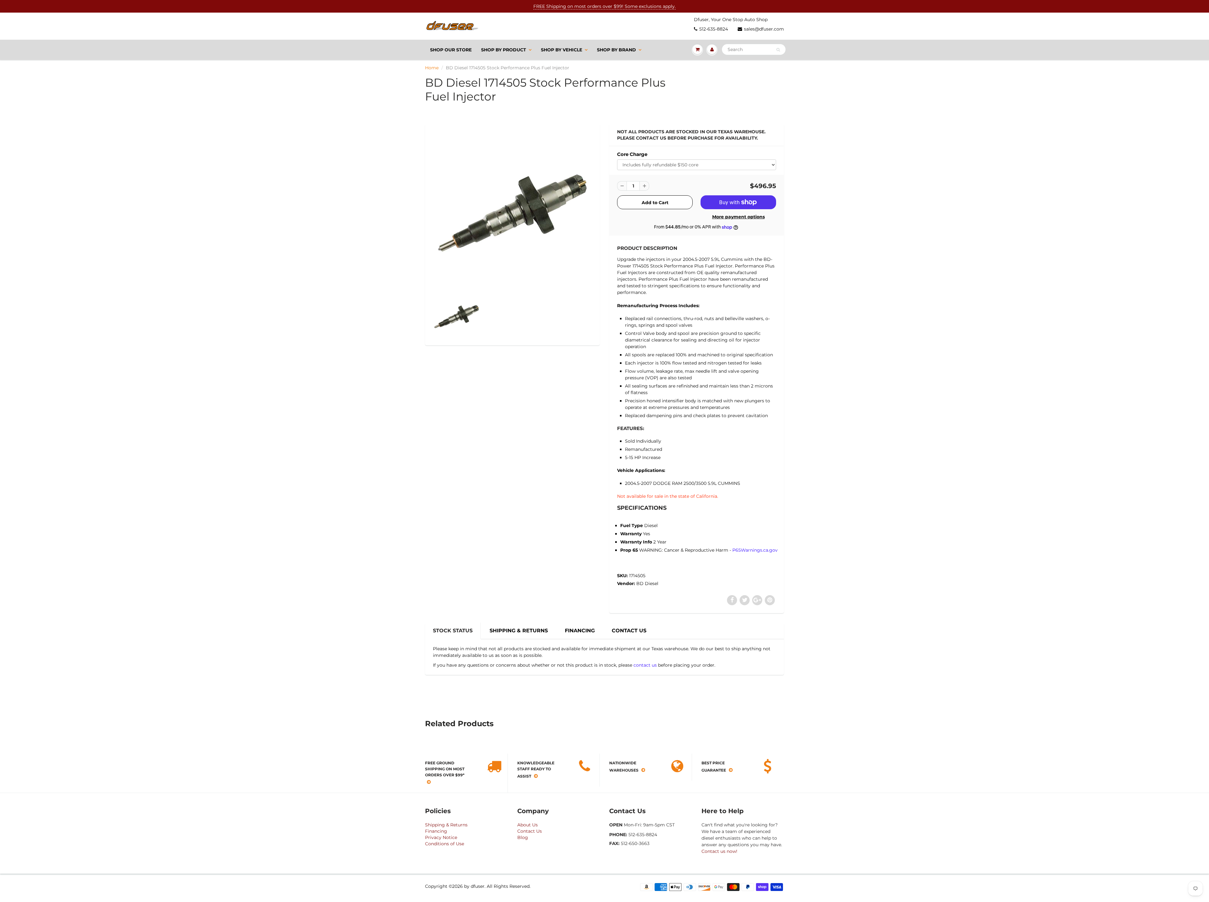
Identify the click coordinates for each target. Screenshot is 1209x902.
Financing (436, 831)
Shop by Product (503, 50)
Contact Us (529, 831)
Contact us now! (719, 851)
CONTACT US (629, 631)
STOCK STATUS (453, 631)
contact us (645, 665)
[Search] (778, 50)
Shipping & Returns (446, 825)
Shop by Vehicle (561, 50)
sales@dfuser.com (764, 29)
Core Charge (632, 154)
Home (432, 68)
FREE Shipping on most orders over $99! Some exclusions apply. (604, 6)
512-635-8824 (713, 29)
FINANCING (580, 631)
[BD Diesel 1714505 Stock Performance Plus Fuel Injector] (512, 209)
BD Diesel (647, 583)
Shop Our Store (451, 50)
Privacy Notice (441, 837)
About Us (527, 825)
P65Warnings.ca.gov (755, 550)
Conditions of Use (444, 844)
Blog (522, 837)
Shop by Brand (616, 50)
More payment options (738, 217)
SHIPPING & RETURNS (519, 631)
